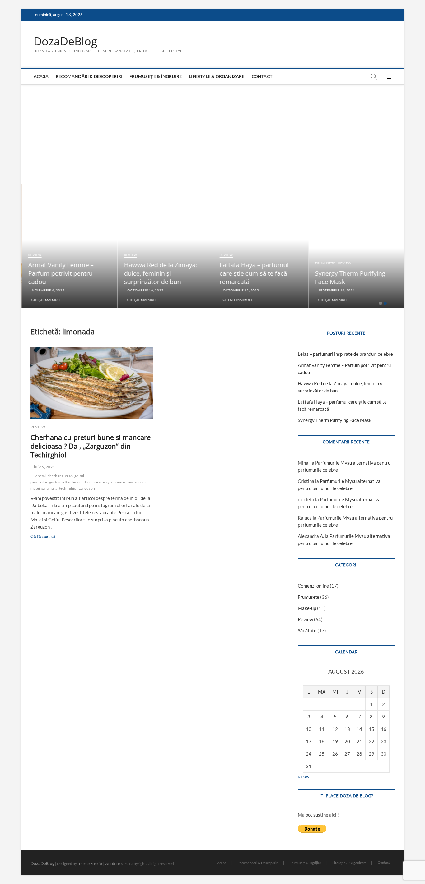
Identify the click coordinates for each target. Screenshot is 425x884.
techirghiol (68, 488)
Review (34, 255)
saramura (49, 488)
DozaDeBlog (65, 41)
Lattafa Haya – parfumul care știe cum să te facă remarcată (253, 273)
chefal (40, 476)
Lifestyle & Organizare (216, 76)
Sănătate (307, 630)
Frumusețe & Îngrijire (155, 76)
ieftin (66, 482)
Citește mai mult (45, 300)
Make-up (307, 608)
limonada (80, 482)
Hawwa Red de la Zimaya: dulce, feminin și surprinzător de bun (160, 273)
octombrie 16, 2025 (144, 290)
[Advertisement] (212, 130)
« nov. (303, 776)
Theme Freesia (90, 863)
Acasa (41, 76)
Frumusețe (325, 263)
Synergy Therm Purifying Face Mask (334, 420)
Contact (262, 76)
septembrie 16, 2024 (335, 290)
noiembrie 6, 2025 (47, 290)
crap (69, 476)
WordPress (114, 863)
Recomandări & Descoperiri (89, 76)
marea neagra (100, 482)
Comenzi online (313, 586)
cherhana (56, 476)
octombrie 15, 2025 (240, 290)
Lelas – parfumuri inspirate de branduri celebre (345, 354)
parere (119, 482)
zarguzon (87, 488)
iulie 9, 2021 (44, 467)
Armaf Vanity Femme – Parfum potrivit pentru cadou (60, 273)
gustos (54, 482)
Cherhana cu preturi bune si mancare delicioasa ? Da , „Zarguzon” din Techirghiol (90, 446)
